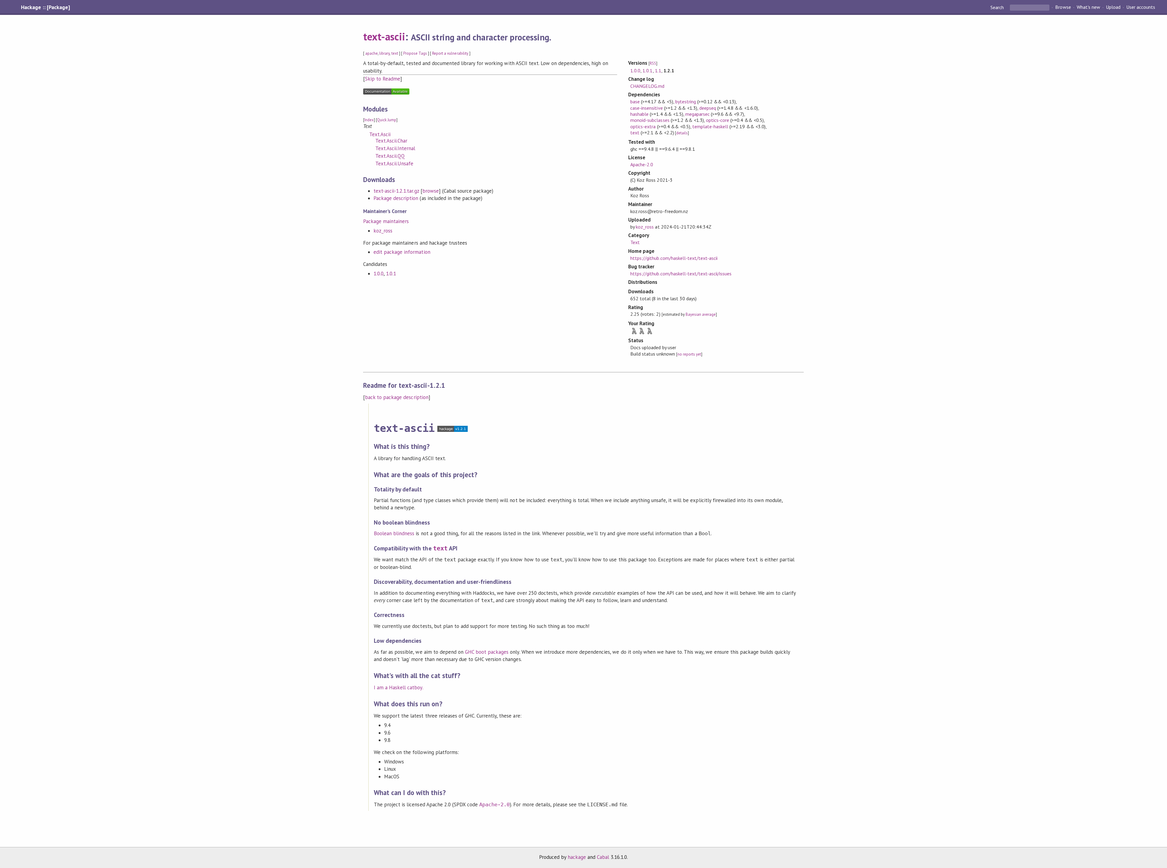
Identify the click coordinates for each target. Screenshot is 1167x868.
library (384, 53)
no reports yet (689, 354)
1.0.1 (391, 273)
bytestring (685, 101)
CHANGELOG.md (647, 86)
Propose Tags (415, 53)
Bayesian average (701, 314)
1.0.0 (379, 273)
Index (369, 119)
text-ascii (384, 36)
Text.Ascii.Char (391, 140)
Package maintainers (386, 221)
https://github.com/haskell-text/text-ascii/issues (681, 273)
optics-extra (643, 126)
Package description (396, 198)
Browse (1063, 7)
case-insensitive (646, 108)
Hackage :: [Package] (45, 7)
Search (997, 7)
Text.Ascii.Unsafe (394, 163)
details (682, 133)
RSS (653, 63)
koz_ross (383, 230)
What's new (1088, 7)
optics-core (717, 120)
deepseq (707, 108)
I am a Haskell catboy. (398, 687)
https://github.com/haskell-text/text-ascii (674, 258)
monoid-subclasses (649, 120)
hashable (639, 114)
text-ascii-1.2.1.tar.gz (396, 191)
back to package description (397, 397)
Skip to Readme (382, 78)
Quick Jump (386, 119)
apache (371, 53)
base (635, 101)
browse (430, 191)
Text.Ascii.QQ (390, 156)
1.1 (658, 70)
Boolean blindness (394, 533)
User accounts (1140, 7)
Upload (1113, 7)
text (394, 53)
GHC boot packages (486, 652)
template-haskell (710, 126)
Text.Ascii (380, 134)
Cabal (603, 857)
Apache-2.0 (641, 164)
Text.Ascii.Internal (395, 148)
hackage (577, 857)
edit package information (402, 252)
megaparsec (697, 114)
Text (635, 242)
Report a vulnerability (450, 53)
